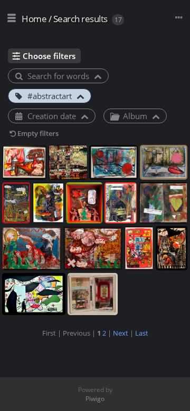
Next (120, 333)
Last (141, 333)
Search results (80, 19)
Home (34, 19)
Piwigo (95, 398)
